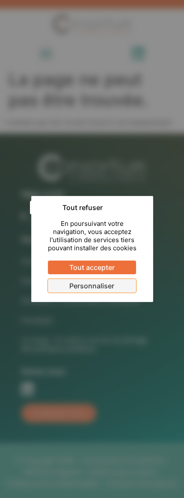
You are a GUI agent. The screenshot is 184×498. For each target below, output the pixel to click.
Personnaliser (91, 286)
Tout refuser (82, 207)
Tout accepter (92, 267)
